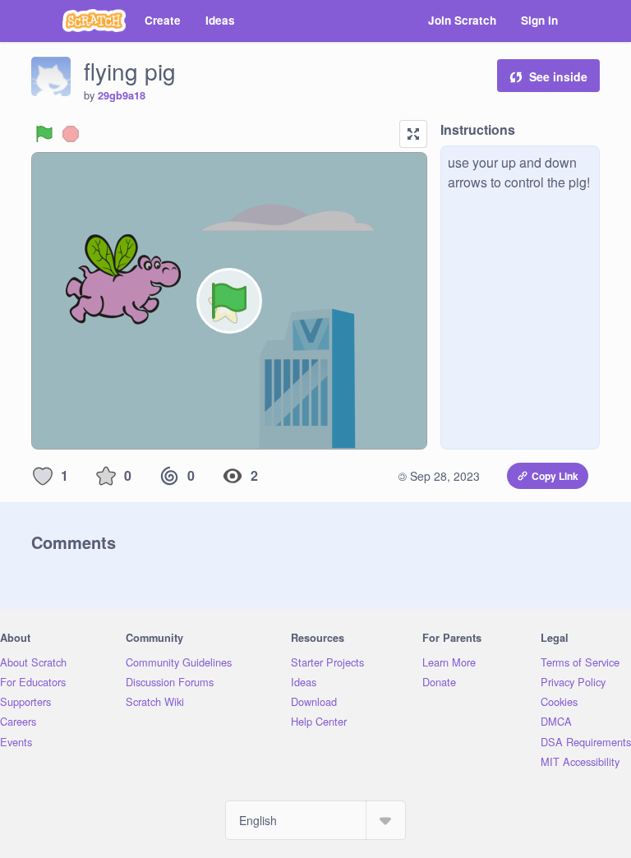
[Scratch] (94, 20)
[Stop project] (71, 134)
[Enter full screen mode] (413, 134)
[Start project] (44, 134)
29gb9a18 (121, 95)
